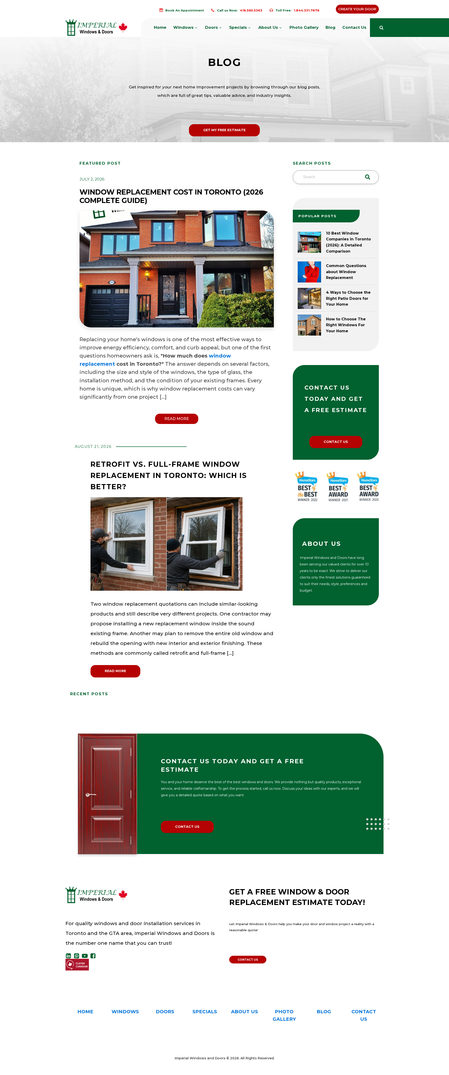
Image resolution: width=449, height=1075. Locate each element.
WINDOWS (125, 1011)
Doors (211, 27)
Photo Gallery (304, 27)
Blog (330, 27)
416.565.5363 (251, 10)
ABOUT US (244, 1011)
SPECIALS (204, 1011)
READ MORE (176, 418)
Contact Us (354, 27)
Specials (238, 27)
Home (160, 27)
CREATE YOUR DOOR (357, 9)
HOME (85, 1011)
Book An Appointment (184, 10)
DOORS (165, 1011)
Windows (183, 27)
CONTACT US (336, 442)
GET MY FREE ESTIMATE (224, 130)
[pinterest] (78, 956)
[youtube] (86, 956)
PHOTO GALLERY (284, 1015)
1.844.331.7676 (306, 10)
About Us (268, 27)
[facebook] (94, 956)
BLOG (324, 1011)
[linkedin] (69, 956)
